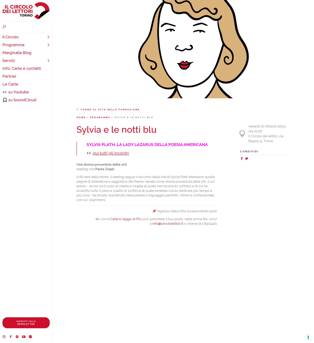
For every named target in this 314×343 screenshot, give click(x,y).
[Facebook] (12, 337)
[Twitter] (247, 159)
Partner (9, 76)
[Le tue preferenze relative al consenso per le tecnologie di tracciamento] (308, 337)
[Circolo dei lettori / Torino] (26, 11)
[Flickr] (32, 337)
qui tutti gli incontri (111, 153)
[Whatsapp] (251, 159)
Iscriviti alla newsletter (26, 322)
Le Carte (10, 84)
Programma (13, 44)
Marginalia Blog (16, 52)
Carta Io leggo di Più (125, 219)
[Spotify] (19, 337)
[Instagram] (5, 337)
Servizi (8, 60)
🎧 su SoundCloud (19, 99)
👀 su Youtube (15, 92)
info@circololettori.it (167, 224)
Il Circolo (10, 37)
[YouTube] (25, 337)
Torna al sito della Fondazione (110, 109)
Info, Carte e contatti (21, 68)
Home (82, 117)
